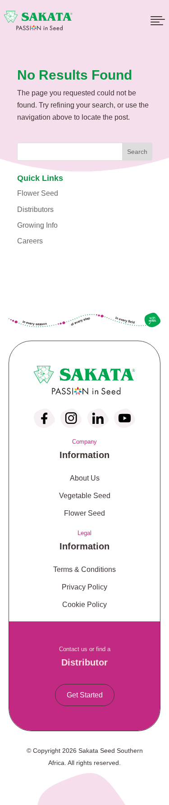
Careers (30, 241)
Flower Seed (37, 193)
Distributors (35, 209)
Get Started (85, 695)
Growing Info (37, 225)
